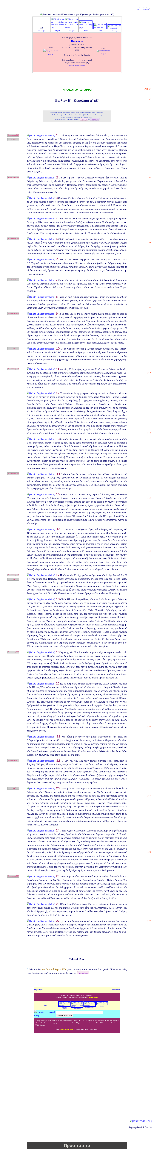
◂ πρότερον (38, 990)
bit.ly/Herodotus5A (143, 10)
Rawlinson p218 (13, 238)
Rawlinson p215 (13, 135)
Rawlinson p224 (13, 473)
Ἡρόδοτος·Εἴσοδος (64, 1008)
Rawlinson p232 (13, 760)
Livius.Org (84, 119)
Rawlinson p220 (13, 313)
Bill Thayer (41, 31)
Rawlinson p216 (13, 177)
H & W (13, 139)
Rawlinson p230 (13, 652)
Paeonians (83, 973)
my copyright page (67, 1029)
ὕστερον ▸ (116, 990)
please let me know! (77, 66)
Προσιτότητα (77, 1145)
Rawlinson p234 (13, 876)
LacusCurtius (95, 119)
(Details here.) (93, 997)
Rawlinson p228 (13, 369)
